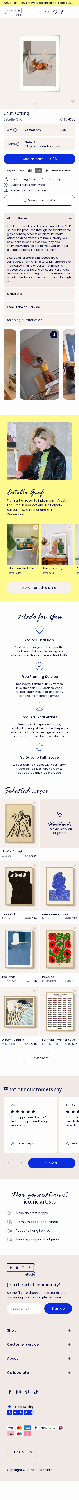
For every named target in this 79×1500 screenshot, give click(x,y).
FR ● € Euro (23, 1452)
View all (52, 1163)
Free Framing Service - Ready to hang (36, 179)
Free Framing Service (23, 307)
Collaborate (18, 1372)
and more (65, 170)
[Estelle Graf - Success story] (57, 544)
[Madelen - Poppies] (59, 949)
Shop (11, 1330)
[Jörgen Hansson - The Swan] (19, 949)
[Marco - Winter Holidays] (19, 1011)
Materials (14, 294)
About (12, 1358)
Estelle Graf (14, 119)
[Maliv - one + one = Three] (59, 886)
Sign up (58, 1308)
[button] (73, 12)
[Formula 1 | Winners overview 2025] (59, 1011)
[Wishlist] (55, 12)
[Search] (47, 12)
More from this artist (39, 587)
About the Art (18, 218)
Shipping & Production (24, 320)
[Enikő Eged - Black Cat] (19, 886)
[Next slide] (21, 1163)
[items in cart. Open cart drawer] (63, 12)
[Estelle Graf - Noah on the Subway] (23, 544)
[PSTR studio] (13, 12)
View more (39, 1058)
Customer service (23, 1344)
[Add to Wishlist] (72, 101)
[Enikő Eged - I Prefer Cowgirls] (19, 823)
